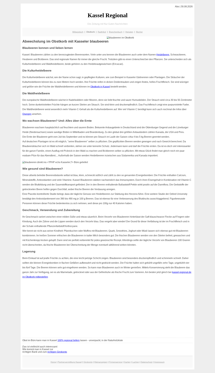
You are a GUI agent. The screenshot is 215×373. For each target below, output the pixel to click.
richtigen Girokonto (57, 352)
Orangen (26, 114)
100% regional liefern (68, 340)
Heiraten (129, 32)
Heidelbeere (162, 54)
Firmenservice (115, 362)
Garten (127, 362)
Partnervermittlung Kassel (70, 362)
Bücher (139, 32)
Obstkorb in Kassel (100, 86)
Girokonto (88, 362)
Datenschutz (146, 362)
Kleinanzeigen (100, 362)
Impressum (159, 362)
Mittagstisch (77, 32)
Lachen (135, 362)
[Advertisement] (108, 313)
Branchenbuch (115, 32)
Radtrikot (102, 32)
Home (53, 362)
